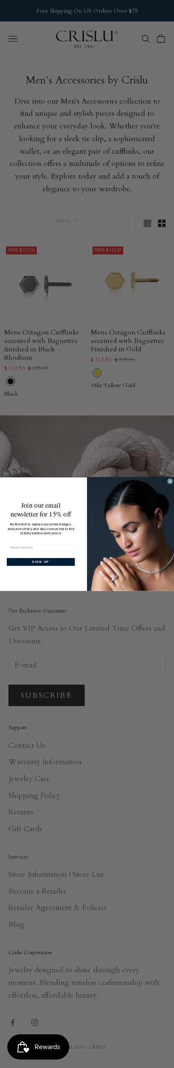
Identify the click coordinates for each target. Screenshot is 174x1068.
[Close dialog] (170, 481)
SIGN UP (40, 561)
